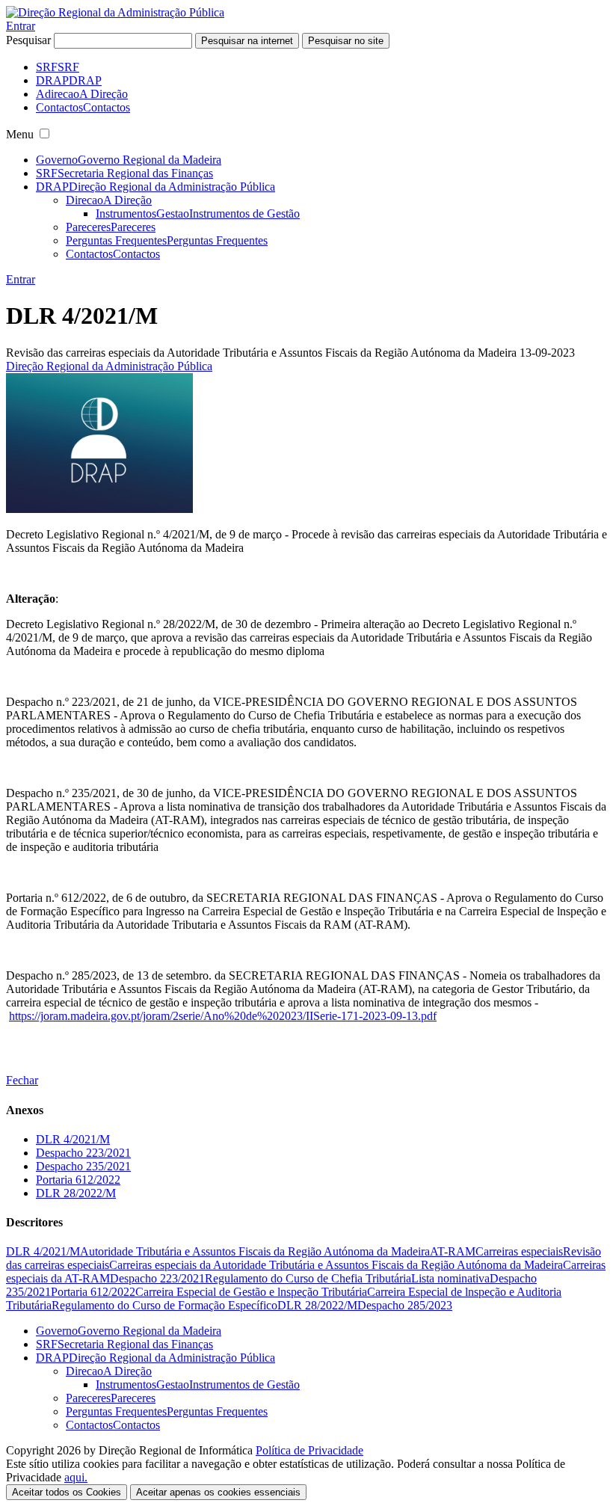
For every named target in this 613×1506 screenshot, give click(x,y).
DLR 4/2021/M (73, 1139)
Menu (20, 134)
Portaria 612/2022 (78, 1179)
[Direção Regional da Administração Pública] (115, 12)
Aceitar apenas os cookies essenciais (218, 1492)
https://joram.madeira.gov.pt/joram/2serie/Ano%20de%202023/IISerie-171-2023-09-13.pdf (223, 1015)
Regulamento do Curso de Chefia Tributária (308, 1278)
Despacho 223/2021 (83, 1152)
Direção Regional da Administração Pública (109, 366)
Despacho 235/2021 (83, 1166)
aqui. (75, 1477)
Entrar (20, 25)
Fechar (22, 1080)
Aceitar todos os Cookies (66, 1492)
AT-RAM (452, 1251)
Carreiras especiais (519, 1251)
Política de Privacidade (309, 1450)
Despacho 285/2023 (404, 1305)
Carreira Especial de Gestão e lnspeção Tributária (251, 1291)
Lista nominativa (450, 1278)
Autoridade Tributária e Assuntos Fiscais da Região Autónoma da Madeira (255, 1251)
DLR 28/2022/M (76, 1193)
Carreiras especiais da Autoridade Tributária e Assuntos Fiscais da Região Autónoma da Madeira (336, 1264)
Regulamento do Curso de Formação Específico (164, 1305)
